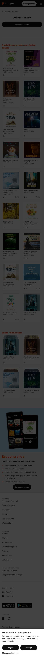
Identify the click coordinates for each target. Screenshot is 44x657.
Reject (10, 648)
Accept (29, 648)
